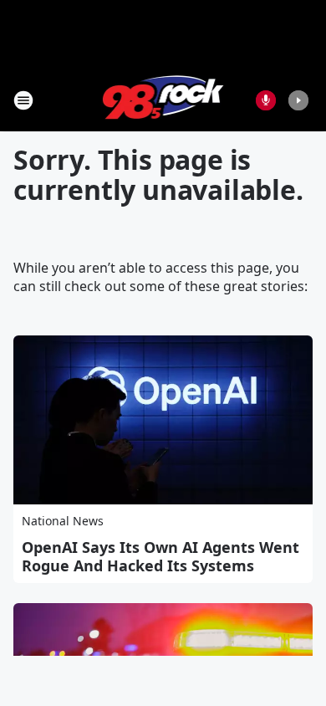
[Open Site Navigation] (23, 100)
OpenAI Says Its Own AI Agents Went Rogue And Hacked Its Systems (160, 556)
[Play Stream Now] (298, 100)
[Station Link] (163, 100)
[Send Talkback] (266, 100)
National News (63, 521)
